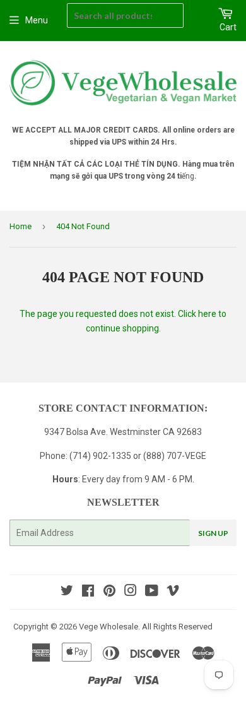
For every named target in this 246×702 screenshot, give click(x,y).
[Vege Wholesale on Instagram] (130, 592)
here (207, 314)
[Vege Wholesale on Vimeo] (173, 592)
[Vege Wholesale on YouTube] (151, 592)
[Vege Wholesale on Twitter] (67, 592)
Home (20, 226)
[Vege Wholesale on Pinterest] (109, 592)
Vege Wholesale (108, 626)
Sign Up (213, 533)
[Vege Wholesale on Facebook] (88, 592)
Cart (228, 27)
